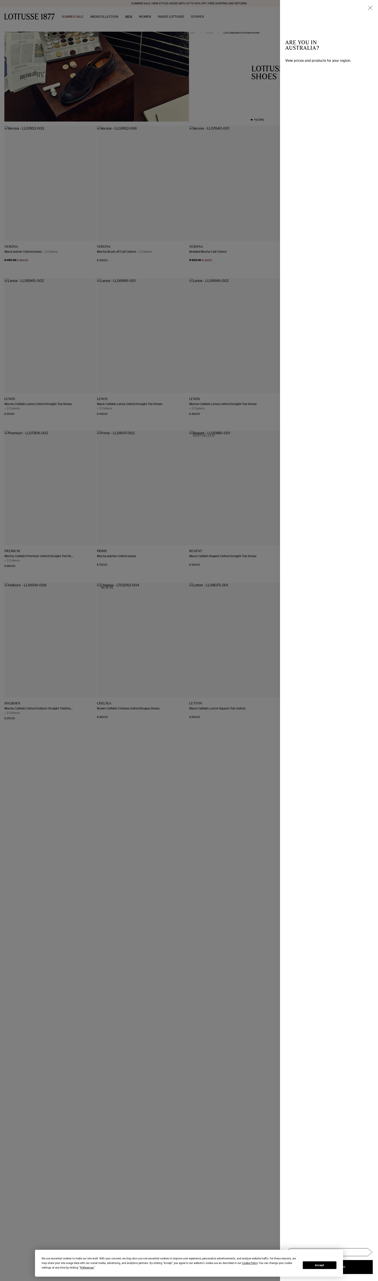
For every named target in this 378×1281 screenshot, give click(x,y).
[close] (370, 7)
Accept (319, 1265)
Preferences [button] (87, 1267)
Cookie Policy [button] (249, 1263)
